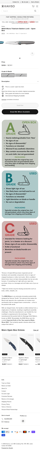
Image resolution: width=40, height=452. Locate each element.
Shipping (4, 99)
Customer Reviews (7, 396)
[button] (20, 113)
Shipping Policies (6, 401)
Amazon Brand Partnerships (10, 409)
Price (3, 62)
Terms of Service (6, 407)
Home (3, 26)
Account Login (6, 393)
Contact (4, 391)
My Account (25, 2)
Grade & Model (7, 71)
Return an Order (6, 385)
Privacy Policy (6, 404)
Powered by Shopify (7, 448)
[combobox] (20, 11)
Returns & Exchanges (8, 399)
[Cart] (33, 6)
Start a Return (35, 2)
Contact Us (16, 2)
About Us (4, 388)
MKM (3, 33)
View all (35, 330)
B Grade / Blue (20, 75)
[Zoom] (32, 53)
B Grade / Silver (8, 75)
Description (5, 81)
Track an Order (6, 383)
